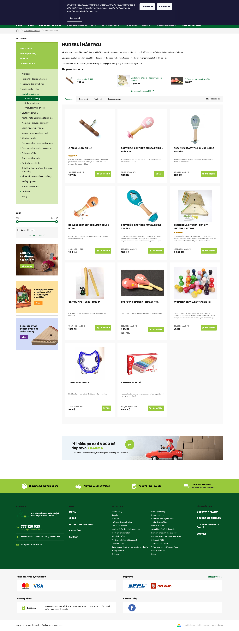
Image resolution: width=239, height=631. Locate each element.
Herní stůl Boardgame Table (35, 78)
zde (95, 11)
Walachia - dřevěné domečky (35, 122)
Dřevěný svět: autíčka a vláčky (35, 133)
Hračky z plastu (29, 181)
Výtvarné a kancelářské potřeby (36, 176)
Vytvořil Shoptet (189, 625)
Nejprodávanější (114, 99)
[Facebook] (132, 608)
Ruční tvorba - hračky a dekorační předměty (37, 170)
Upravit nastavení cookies (74, 625)
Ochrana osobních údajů (208, 526)
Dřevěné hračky (29, 138)
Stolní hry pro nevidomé (33, 127)
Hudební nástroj (32, 98)
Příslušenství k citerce (34, 107)
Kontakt (74, 537)
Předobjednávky (28, 53)
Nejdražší (98, 99)
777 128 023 (30, 526)
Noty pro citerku (32, 103)
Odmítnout (147, 6)
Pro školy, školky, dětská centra (36, 148)
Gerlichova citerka (30, 94)
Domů (72, 512)
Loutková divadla (30, 112)
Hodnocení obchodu (81, 524)
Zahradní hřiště (29, 153)
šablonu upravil (210, 625)
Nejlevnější (83, 99)
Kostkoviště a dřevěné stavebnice (37, 117)
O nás (72, 518)
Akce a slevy (26, 48)
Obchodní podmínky (209, 518)
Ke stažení (75, 530)
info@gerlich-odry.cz (31, 544)
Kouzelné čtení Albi (31, 158)
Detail (159, 174)
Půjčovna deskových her (33, 83)
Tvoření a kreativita (31, 163)
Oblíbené (26, 191)
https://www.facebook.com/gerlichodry (40, 537)
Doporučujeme (27, 63)
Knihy (24, 196)
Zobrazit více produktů (141, 91)
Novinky (24, 58)
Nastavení (74, 18)
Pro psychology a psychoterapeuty (38, 143)
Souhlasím (164, 6)
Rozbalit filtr (35, 235)
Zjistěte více (213, 577)
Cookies (201, 534)
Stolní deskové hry (30, 89)
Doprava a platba (207, 512)
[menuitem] (19, 25)
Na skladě (27, 230)
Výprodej (26, 73)
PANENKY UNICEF (30, 186)
